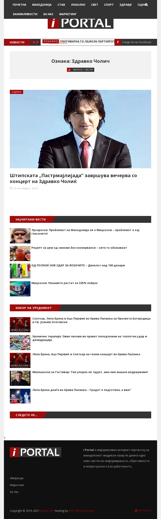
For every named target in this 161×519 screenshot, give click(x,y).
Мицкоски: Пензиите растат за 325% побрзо (64, 283)
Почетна (19, 4)
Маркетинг (68, 14)
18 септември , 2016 (25, 188)
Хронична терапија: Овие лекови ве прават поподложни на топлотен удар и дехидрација (89, 338)
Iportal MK (47, 511)
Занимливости (25, 14)
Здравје (126, 4)
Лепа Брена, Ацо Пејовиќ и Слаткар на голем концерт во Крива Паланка (86, 354)
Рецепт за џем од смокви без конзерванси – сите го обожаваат (79, 247)
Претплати (144, 510)
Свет (94, 4)
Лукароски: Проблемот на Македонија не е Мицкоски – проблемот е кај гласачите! (85, 231)
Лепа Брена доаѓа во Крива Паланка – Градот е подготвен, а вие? (81, 390)
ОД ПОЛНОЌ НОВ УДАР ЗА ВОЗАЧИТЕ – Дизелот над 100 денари (78, 265)
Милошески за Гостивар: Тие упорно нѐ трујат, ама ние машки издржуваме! (90, 372)
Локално (78, 4)
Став (61, 4)
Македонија (42, 4)
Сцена (142, 4)
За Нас (48, 14)
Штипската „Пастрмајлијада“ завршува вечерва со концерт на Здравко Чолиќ (73, 178)
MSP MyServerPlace (81, 511)
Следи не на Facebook (136, 42)
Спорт (109, 4)
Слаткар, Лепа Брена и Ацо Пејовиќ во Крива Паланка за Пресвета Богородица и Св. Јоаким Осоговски (91, 320)
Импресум (16, 478)
